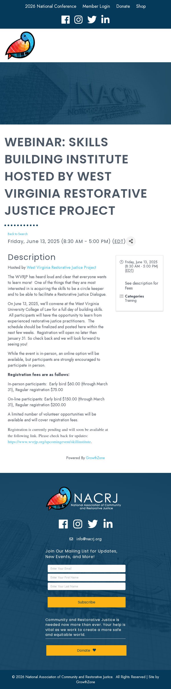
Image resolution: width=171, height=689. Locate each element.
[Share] (131, 241)
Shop (141, 6)
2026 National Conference (50, 6)
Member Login (96, 6)
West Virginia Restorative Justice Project (61, 267)
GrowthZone (95, 457)
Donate (123, 6)
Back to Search (18, 234)
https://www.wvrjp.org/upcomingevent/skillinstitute (49, 441)
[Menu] (160, 46)
